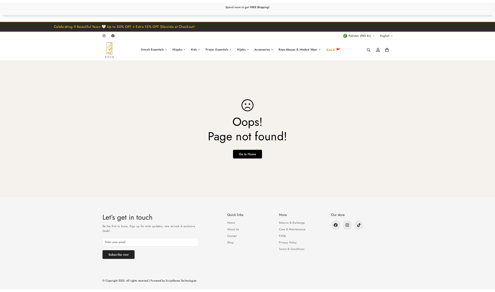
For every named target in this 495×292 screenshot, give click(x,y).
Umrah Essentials (152, 49)
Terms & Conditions (291, 249)
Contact (232, 236)
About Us (233, 229)
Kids (194, 49)
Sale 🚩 (333, 49)
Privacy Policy (288, 242)
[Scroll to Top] (487, 270)
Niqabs (177, 49)
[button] (386, 50)
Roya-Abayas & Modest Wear (298, 49)
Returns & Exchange (292, 223)
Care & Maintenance (292, 229)
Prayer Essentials (217, 49)
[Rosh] (110, 50)
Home (231, 223)
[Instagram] (104, 35)
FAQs (282, 236)
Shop (230, 242)
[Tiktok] (359, 225)
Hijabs (241, 49)
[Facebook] (112, 35)
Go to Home (247, 154)
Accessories (262, 49)
